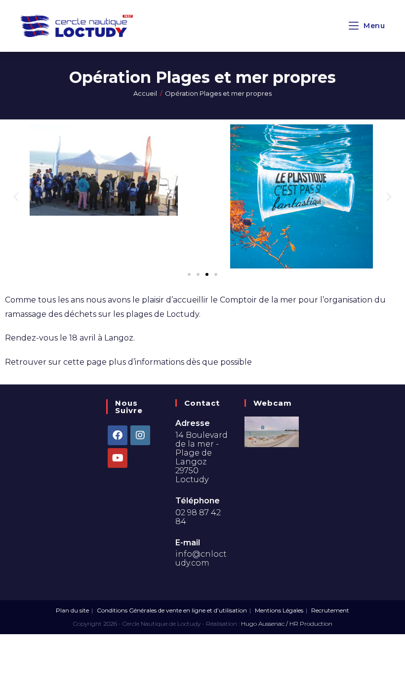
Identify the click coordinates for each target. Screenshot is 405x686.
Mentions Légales (279, 610)
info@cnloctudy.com (201, 558)
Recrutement (330, 610)
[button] (16, 196)
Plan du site (72, 610)
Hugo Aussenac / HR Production (286, 623)
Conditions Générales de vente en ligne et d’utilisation (172, 610)
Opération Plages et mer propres (218, 93)
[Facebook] (117, 435)
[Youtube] (117, 458)
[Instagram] (140, 435)
